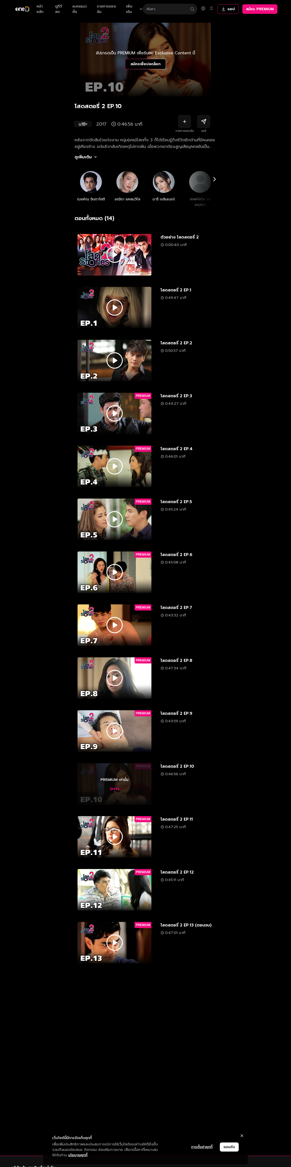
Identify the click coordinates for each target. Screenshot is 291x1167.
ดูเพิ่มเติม (83, 157)
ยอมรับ (229, 1147)
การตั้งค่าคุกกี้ (202, 1147)
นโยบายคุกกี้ (78, 1155)
